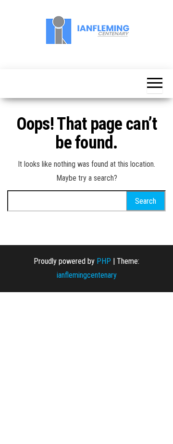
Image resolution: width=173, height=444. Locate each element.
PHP (104, 261)
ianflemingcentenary (87, 275)
